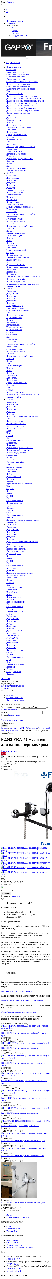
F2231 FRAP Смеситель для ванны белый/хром (22, 1155)
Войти (4, 710)
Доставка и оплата (14, 21)
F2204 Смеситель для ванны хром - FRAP (20, 1125)
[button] (6, 751)
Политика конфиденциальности (21, 1247)
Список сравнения (14, 697)
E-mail (4, 712)
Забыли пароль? (15, 715)
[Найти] (27, 58)
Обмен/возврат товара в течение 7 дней (19, 1012)
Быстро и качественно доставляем (16, 991)
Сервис (15, 30)
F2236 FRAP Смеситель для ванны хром (19, 1048)
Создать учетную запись (12, 720)
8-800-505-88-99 (13, 1268)
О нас (14, 28)
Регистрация (12, 710)
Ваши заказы (12, 1240)
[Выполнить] (47, 707)
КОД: (3, 877)
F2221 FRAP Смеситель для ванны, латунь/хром (23, 1202)
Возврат (15, 33)
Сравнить (15, 896)
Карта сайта (11, 1231)
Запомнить (9, 723)
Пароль (4, 715)
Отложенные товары (15, 700)
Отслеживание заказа (11, 707)
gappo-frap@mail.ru (14, 1271)
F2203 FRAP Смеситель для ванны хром (19, 1113)
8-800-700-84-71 (13, 1259)
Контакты (10, 23)
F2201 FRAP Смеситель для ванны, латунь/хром (23, 1140)
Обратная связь (13, 62)
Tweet (14, 751)
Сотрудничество (19, 35)
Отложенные (12, 1243)
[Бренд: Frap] (6, 888)
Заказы (9, 695)
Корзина (5, 686)
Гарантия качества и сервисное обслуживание (22, 1000)
